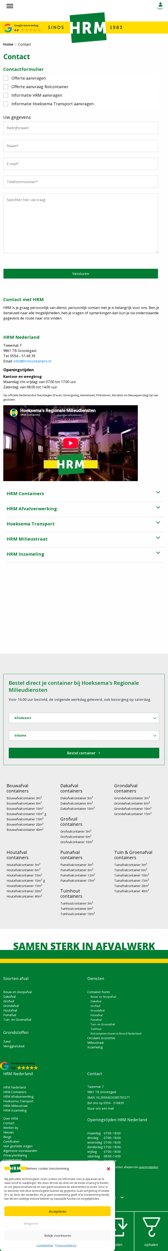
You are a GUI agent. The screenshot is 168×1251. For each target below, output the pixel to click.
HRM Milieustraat (15, 1106)
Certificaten (11, 1141)
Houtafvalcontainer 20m (24, 891)
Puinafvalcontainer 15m (77, 880)
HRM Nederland (14, 1087)
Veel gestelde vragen (18, 1146)
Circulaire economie (101, 1038)
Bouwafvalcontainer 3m (24, 798)
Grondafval (11, 1006)
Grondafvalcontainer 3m (132, 798)
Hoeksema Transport (18, 1101)
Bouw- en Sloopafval (103, 997)
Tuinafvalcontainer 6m (130, 870)
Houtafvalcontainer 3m (23, 865)
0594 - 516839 (113, 1103)
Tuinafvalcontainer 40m (131, 891)
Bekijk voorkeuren (57, 1235)
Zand (6, 1041)
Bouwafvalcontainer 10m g (26, 814)
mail (111, 1108)
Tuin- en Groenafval (17, 1019)
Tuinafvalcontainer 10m (131, 875)
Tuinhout (96, 1029)
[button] (108, 1168)
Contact (8, 1123)
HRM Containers (14, 1092)
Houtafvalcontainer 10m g (26, 880)
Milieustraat (95, 1042)
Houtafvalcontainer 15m (24, 886)
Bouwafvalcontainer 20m (25, 824)
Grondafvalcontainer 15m (133, 814)
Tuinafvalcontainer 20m (131, 886)
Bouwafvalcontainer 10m (25, 809)
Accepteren (57, 1211)
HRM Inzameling (14, 1110)
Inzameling (95, 1047)
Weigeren (31, 1223)
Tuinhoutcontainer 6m (76, 909)
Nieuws (8, 1132)
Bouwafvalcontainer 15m (25, 819)
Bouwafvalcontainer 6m (24, 803)
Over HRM (10, 1118)
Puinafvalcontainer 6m (76, 870)
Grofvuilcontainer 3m (75, 831)
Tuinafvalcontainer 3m (130, 865)
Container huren (98, 992)
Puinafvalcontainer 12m (77, 875)
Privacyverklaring (65, 1245)
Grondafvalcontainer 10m (133, 809)
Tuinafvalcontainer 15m (131, 880)
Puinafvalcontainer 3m (76, 865)
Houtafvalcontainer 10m (24, 875)
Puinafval (9, 1015)
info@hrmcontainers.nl (32, 361)
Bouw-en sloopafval (17, 992)
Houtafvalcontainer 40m (24, 896)
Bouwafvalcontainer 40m (25, 830)
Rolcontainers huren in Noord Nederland (116, 1033)
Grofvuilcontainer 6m (75, 837)
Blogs (7, 1137)
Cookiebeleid (45, 1245)
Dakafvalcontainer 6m (76, 803)
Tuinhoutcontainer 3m (76, 903)
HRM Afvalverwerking (18, 1096)
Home (8, 44)
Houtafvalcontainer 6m (23, 870)
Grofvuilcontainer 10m (76, 842)
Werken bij (10, 1128)
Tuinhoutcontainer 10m (77, 914)
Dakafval (9, 996)
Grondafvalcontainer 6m (132, 803)
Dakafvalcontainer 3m (76, 798)
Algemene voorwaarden (20, 1151)
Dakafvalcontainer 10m (77, 809)
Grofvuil (8, 1001)
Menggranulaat (14, 1046)
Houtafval (10, 1010)
